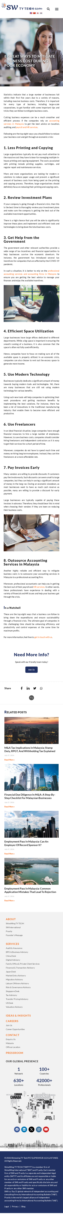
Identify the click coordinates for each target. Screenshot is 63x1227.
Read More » (9, 760)
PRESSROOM (14, 1052)
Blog (23, 1206)
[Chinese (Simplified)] (34, 13)
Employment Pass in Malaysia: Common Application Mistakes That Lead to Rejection (30, 890)
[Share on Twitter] (35, 688)
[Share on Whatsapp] (41, 688)
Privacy (15, 1206)
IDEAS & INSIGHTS (18, 1015)
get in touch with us (43, 637)
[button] (48, 9)
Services (12, 943)
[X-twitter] (31, 1129)
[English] (31, 13)
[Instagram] (39, 1129)
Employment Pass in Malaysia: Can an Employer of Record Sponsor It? (26, 843)
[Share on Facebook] (21, 688)
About (11, 919)
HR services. (39, 587)
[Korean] (41, 13)
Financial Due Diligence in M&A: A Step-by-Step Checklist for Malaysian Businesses (29, 796)
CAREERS (12, 1021)
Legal (6, 1206)
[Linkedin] (24, 1129)
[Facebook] (17, 1129)
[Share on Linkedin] (28, 688)
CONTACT (12, 1035)
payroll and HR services (27, 127)
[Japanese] (37, 13)
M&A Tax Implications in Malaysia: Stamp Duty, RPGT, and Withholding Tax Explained (29, 749)
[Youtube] (46, 1129)
